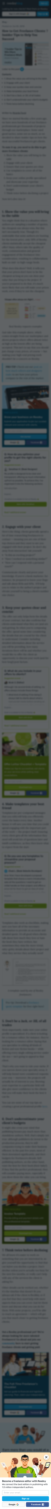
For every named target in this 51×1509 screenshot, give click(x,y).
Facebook (36, 1504)
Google (12, 1504)
